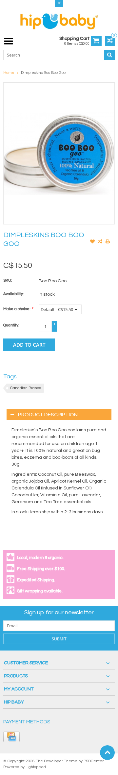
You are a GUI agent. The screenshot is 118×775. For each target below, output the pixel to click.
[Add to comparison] (100, 242)
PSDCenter (94, 761)
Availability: (13, 294)
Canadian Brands (25, 388)
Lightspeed (36, 767)
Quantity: (11, 325)
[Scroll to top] (107, 752)
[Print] (107, 242)
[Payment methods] (11, 737)
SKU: (7, 280)
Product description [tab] (48, 414)
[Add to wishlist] (92, 242)
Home (8, 73)
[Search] (109, 55)
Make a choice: (18, 309)
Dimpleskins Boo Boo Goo (43, 73)
